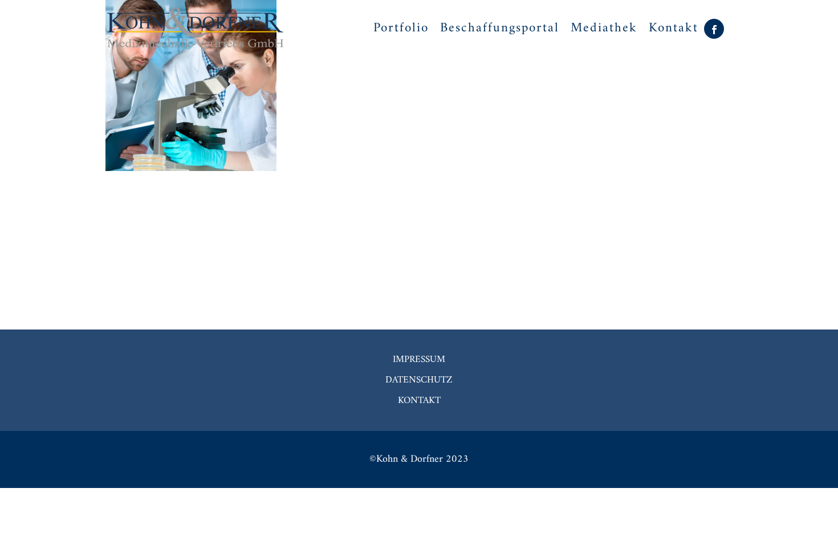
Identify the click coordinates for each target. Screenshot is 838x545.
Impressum (419, 359)
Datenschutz (419, 380)
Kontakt (419, 400)
